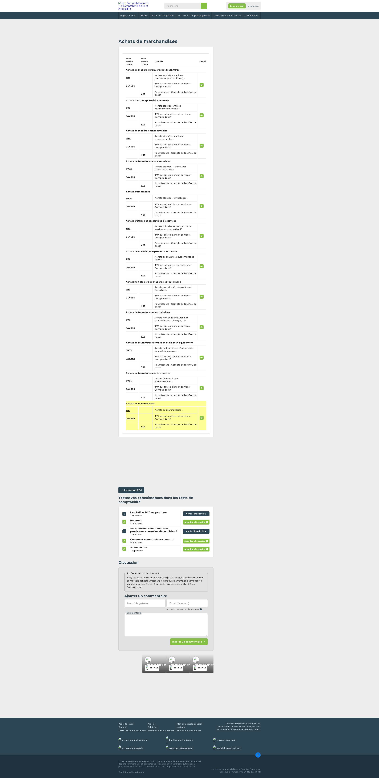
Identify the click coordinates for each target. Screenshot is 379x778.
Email (179, 603)
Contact (122, 727)
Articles (144, 15)
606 (128, 289)
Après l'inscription (196, 513)
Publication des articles (189, 730)
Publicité (152, 727)
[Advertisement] (165, 29)
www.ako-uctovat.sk (132, 748)
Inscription (253, 6)
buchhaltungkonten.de (181, 740)
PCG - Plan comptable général (194, 15)
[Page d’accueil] (133, 6)
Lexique (181, 727)
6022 (129, 168)
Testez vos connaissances (227, 15)
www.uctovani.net (226, 740)
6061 (128, 319)
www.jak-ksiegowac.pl (180, 748)
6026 (129, 198)
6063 (129, 350)
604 (128, 228)
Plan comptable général (189, 724)
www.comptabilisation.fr (134, 740)
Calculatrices (252, 15)
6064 (129, 380)
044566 (130, 86)
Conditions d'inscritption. (131, 772)
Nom (137, 603)
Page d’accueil (128, 15)
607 (128, 410)
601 (128, 77)
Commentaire (134, 613)
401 (143, 94)
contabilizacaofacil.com (229, 748)
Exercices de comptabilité (161, 730)
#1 (128, 573)
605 (128, 259)
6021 (128, 138)
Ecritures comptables (162, 15)
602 (128, 108)
